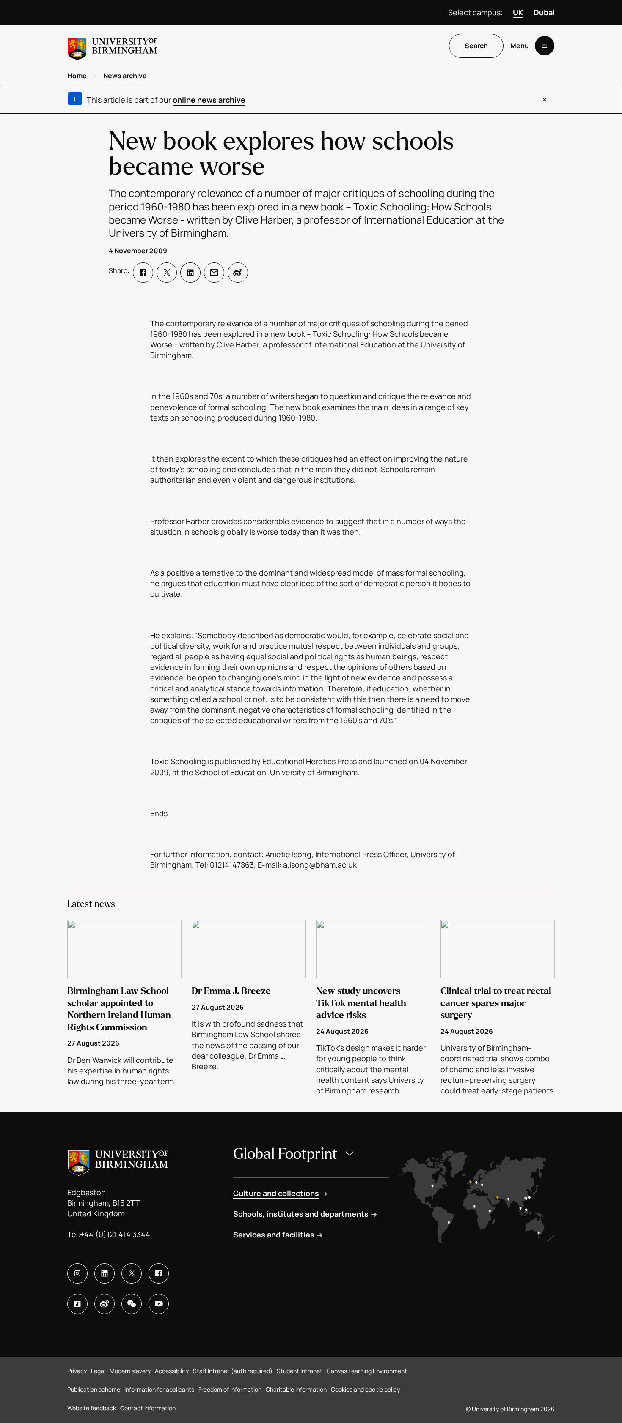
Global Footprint (285, 1154)
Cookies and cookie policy (365, 1389)
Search (476, 46)
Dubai (544, 12)
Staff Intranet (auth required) (232, 1371)
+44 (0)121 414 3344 (115, 1234)
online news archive (209, 100)
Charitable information (296, 1389)
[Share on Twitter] (167, 272)
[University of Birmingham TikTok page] (77, 1304)
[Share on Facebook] (143, 272)
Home (77, 75)
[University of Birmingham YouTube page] (159, 1304)
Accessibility (172, 1371)
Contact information (148, 1408)
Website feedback (91, 1408)
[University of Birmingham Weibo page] (104, 1304)
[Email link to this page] (214, 272)
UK (518, 12)
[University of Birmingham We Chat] (131, 1304)
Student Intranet (299, 1371)
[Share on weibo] (238, 272)
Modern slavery (130, 1371)
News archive (125, 75)
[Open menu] (544, 46)
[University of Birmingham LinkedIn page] (104, 1273)
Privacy (77, 1371)
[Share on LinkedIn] (190, 272)
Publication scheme (93, 1389)
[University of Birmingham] (112, 45)
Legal (98, 1371)
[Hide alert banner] (544, 100)
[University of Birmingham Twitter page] (131, 1273)
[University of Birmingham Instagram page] (77, 1273)
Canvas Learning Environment (367, 1371)
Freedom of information (229, 1389)
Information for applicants (159, 1389)
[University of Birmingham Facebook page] (159, 1273)
